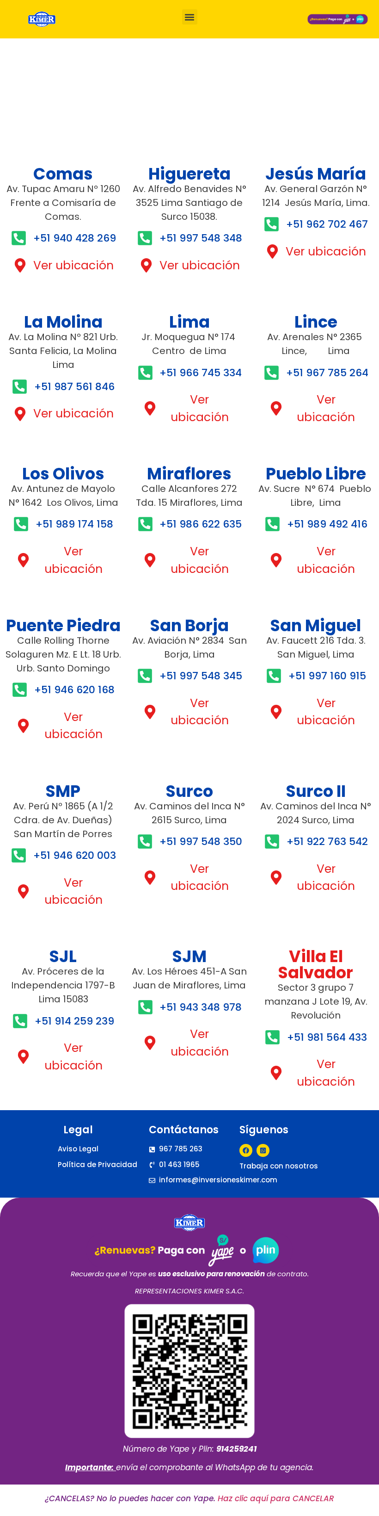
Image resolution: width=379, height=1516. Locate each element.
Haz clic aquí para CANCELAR (276, 1498)
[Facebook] (245, 1150)
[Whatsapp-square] (263, 1150)
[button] (189, 17)
